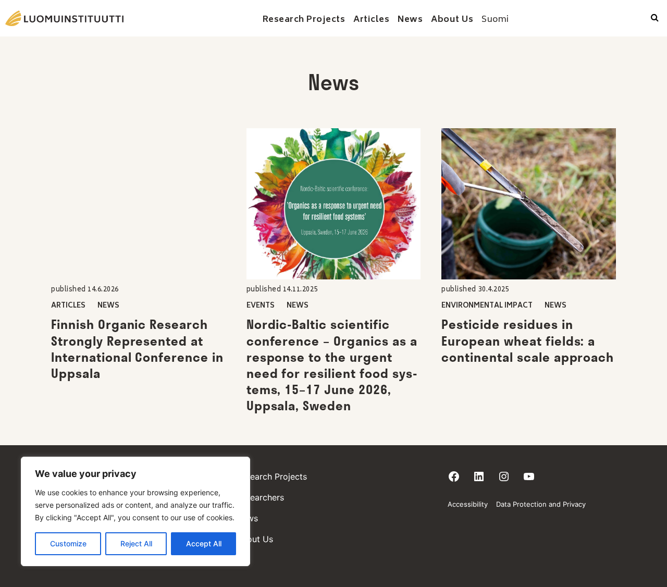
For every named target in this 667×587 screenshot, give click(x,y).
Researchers (260, 497)
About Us (254, 539)
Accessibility (468, 504)
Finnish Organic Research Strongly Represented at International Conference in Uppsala (137, 348)
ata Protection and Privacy (543, 504)
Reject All (136, 543)
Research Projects (271, 476)
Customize (68, 543)
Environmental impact (487, 306)
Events (260, 306)
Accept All (203, 543)
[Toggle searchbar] (655, 18)
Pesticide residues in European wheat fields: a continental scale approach (527, 340)
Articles (68, 306)
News (108, 306)
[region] (135, 511)
